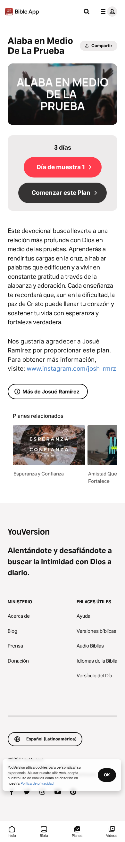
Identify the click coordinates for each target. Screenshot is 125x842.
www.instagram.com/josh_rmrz (71, 368)
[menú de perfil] (108, 11)
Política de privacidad (37, 783)
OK (107, 774)
